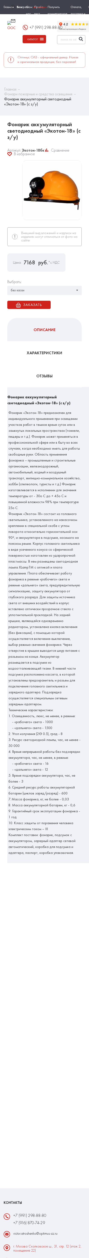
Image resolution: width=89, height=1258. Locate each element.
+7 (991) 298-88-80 (29, 1215)
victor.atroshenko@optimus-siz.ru (34, 23)
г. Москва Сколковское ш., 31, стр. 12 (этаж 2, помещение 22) (47, 1248)
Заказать (32, 304)
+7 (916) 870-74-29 (29, 1222)
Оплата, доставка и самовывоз (78, 13)
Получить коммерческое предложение (57, 13)
